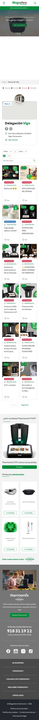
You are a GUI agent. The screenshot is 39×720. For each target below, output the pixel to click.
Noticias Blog (9, 182)
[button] (35, 3)
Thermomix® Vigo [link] (13, 82)
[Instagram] (23, 651)
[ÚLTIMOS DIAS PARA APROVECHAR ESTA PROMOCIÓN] (28, 213)
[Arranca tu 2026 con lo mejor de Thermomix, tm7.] (10, 291)
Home (4, 82)
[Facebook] (8, 651)
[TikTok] (30, 651)
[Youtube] (15, 651)
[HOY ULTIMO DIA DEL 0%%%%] (28, 173)
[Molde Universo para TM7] (10, 527)
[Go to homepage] (19, 3)
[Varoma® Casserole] (28, 490)
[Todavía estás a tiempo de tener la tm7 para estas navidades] (10, 331)
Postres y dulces (10, 221)
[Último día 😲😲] (10, 173)
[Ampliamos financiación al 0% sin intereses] (10, 252)
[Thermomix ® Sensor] (28, 527)
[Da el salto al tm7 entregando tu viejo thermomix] (28, 370)
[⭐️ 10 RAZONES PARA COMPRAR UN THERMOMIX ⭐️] (28, 252)
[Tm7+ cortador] (10, 370)
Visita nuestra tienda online (18, 8)
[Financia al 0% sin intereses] (28, 291)
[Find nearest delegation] (4, 3)
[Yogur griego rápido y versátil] (10, 213)
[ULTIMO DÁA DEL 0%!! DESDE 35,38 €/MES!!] (28, 331)
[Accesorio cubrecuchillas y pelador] (10, 490)
